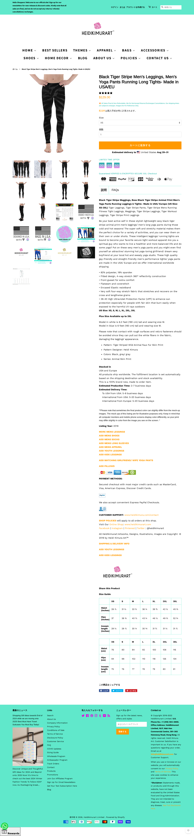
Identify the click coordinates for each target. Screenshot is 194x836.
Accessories (153, 50)
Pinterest (130, 528)
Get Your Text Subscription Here (62, 786)
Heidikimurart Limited (94, 817)
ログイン (114, 7)
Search (50, 715)
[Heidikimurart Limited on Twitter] (83, 716)
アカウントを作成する (135, 7)
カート (154, 7)
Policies (129, 58)
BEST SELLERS (54, 50)
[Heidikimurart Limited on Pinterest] (91, 716)
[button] (106, 93)
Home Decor (57, 58)
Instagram (117, 528)
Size (101, 117)
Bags (127, 50)
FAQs (115, 190)
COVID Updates (54, 749)
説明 (104, 190)
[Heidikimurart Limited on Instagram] (95, 716)
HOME (28, 50)
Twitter (141, 528)
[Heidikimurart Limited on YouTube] (104, 716)
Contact (51, 767)
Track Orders (53, 764)
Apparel (105, 50)
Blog (83, 58)
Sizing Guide (53, 752)
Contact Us (158, 58)
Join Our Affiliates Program (60, 778)
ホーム (15, 69)
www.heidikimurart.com (138, 524)
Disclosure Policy (55, 738)
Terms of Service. (163, 772)
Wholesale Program (56, 756)
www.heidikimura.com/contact (141, 515)
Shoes (30, 58)
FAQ (49, 745)
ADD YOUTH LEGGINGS (111, 549)
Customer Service (55, 741)
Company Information (57, 723)
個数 (101, 129)
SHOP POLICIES (107, 520)
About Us (102, 58)
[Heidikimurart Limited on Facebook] (87, 716)
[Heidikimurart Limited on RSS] (108, 716)
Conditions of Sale (55, 730)
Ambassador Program (57, 760)
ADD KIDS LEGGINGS (110, 454)
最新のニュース (20, 710)
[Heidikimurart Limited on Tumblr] (100, 716)
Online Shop (116, 524)
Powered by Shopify (115, 817)
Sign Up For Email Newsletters (61, 782)
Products (51, 771)
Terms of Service (55, 734)
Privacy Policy (53, 726)
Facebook (104, 528)
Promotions (52, 775)
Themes (81, 50)
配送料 (102, 110)
